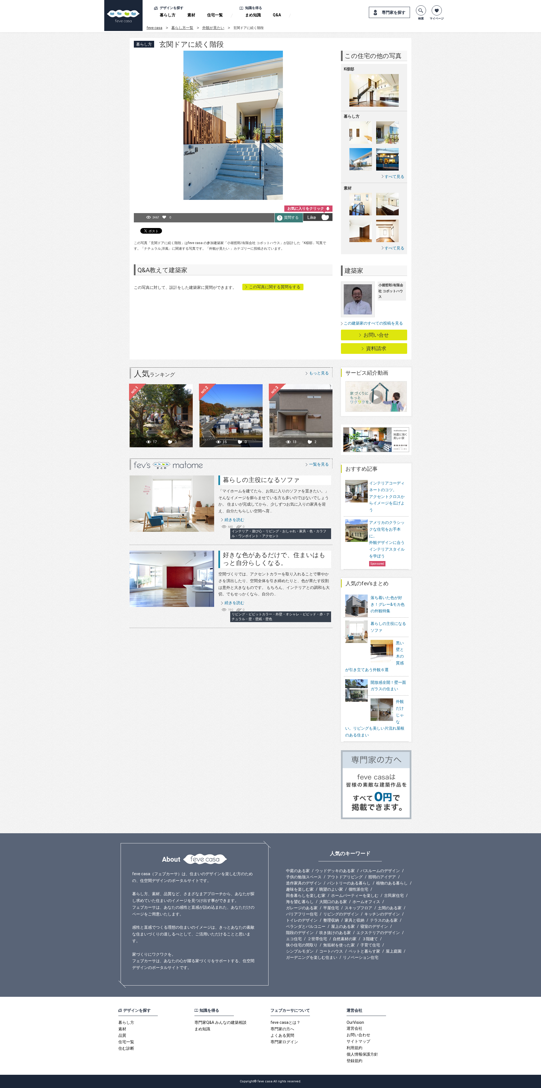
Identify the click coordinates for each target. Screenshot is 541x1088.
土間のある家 (390, 908)
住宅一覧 (215, 15)
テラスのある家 (384, 920)
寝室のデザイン (374, 926)
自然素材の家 (344, 939)
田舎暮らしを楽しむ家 (305, 895)
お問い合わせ (358, 1035)
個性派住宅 (358, 889)
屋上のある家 (343, 926)
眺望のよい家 (331, 889)
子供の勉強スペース (304, 877)
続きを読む (234, 519)
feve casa (154, 28)
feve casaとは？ (285, 1022)
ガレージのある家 (302, 908)
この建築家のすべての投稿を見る (373, 323)
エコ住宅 (294, 939)
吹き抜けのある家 (335, 932)
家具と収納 (354, 920)
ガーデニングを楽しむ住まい (311, 957)
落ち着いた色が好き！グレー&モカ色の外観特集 (388, 604)
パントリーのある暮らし (349, 883)
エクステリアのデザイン (378, 932)
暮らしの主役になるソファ (261, 479)
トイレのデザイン (302, 920)
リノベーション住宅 (360, 957)
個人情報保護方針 (362, 1054)
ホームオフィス (366, 901)
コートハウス (331, 951)
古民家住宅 (394, 895)
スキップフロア (358, 908)
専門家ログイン (284, 1042)
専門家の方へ (282, 1029)
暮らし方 (168, 15)
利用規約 (354, 1047)
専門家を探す (393, 12)
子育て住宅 (370, 945)
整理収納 (331, 920)
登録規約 (354, 1060)
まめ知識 (253, 15)
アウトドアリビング (345, 877)
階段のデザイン (300, 932)
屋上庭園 (394, 951)
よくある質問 (282, 1035)
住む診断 (126, 1048)
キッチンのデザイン (382, 914)
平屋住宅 (331, 908)
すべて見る (394, 176)
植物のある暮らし (392, 883)
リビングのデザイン (341, 914)
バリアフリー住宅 (302, 914)
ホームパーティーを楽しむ (354, 895)
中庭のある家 (298, 870)
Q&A (277, 15)
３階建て (370, 939)
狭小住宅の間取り (302, 945)
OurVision (355, 1022)
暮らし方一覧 (182, 28)
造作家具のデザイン (304, 883)
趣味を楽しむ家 (300, 889)
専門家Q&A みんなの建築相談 (220, 1022)
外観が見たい (213, 28)
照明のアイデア (382, 877)
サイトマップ (358, 1041)
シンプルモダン (300, 951)
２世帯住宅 (317, 939)
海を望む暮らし (300, 901)
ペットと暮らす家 (364, 951)
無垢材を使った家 (339, 945)
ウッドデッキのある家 (335, 870)
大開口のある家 (333, 901)
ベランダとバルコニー (305, 926)
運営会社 (354, 1028)
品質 (122, 1035)
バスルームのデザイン (380, 870)
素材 (191, 15)
